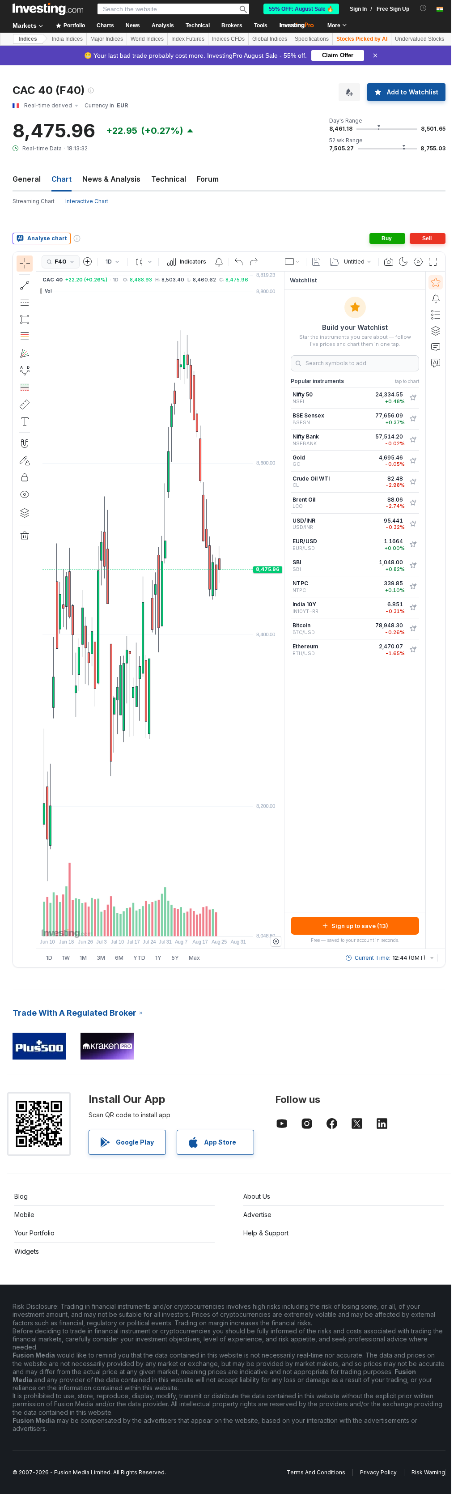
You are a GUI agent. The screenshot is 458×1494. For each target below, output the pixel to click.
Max (194, 957)
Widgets (26, 1251)
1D (49, 957)
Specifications (312, 39)
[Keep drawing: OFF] (25, 460)
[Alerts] (435, 298)
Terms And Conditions (316, 1472)
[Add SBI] (413, 565)
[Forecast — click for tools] (25, 387)
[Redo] (253, 261)
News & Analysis (111, 179)
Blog (21, 1196)
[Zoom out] (136, 925)
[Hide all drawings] (25, 494)
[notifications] (423, 8)
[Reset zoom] (184, 925)
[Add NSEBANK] (413, 440)
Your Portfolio (34, 1233)
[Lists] (435, 314)
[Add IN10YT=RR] (413, 607)
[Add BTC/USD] (413, 628)
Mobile (24, 1214)
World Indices (147, 39)
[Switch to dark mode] (403, 261)
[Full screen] (433, 261)
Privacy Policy (378, 1472)
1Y (158, 957)
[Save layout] (316, 261)
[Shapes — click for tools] (25, 319)
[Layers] (24, 512)
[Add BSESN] (413, 419)
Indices (28, 39)
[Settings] (276, 941)
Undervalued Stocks (419, 39)
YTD (139, 957)
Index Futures (187, 39)
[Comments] (435, 347)
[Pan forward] (172, 925)
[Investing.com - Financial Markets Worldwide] (48, 9)
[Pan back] (160, 925)
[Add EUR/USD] (413, 544)
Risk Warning (428, 1472)
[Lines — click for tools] (25, 285)
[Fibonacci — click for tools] (25, 336)
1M (83, 957)
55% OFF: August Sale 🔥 (301, 9)
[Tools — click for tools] (25, 404)
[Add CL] (413, 482)
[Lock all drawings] (25, 477)
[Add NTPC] (413, 586)
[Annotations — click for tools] (25, 421)
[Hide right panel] (281, 610)
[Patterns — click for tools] (25, 370)
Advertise (257, 1214)
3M (101, 957)
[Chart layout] (292, 261)
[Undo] (239, 261)
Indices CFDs (228, 39)
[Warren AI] (435, 363)
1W (66, 957)
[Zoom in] (148, 925)
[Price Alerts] (218, 261)
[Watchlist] (435, 282)
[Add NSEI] (413, 398)
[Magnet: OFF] (25, 443)
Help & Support (265, 1233)
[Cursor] (25, 263)
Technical (168, 179)
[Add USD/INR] (413, 524)
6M (119, 957)
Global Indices (269, 39)
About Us (256, 1196)
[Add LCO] (413, 503)
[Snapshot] (388, 261)
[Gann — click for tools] (25, 353)
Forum (208, 179)
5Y (175, 957)
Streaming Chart (34, 201)
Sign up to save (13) (359, 925)
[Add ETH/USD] (413, 649)
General (27, 179)
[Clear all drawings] (25, 536)
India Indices (67, 39)
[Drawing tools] (39, 609)
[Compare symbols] (87, 261)
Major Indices (106, 39)
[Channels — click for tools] (25, 302)
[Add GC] (413, 461)
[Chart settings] (418, 261)
